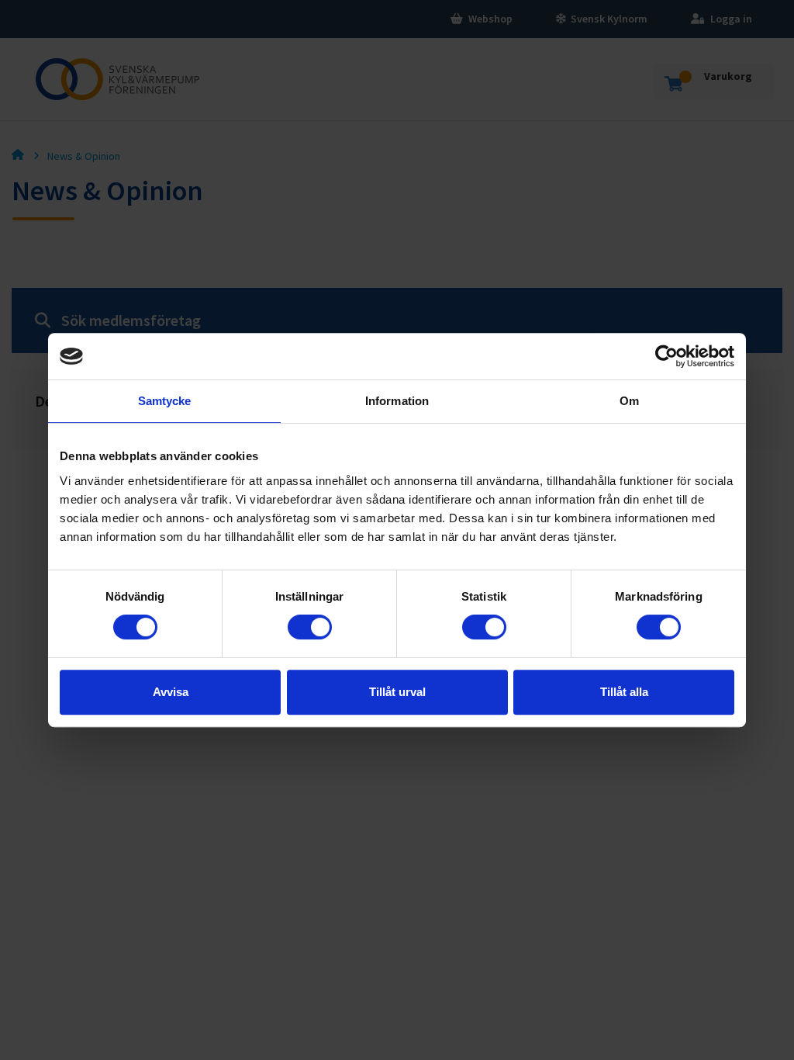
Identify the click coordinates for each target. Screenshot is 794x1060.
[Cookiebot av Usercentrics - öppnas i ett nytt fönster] (666, 356)
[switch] (310, 627)
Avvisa (170, 691)
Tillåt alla (624, 691)
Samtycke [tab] (165, 400)
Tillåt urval (397, 691)
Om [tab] (629, 400)
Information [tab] (397, 400)
